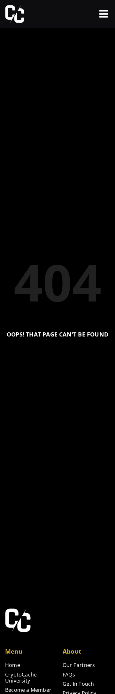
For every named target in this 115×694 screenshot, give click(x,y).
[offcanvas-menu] (103, 14)
